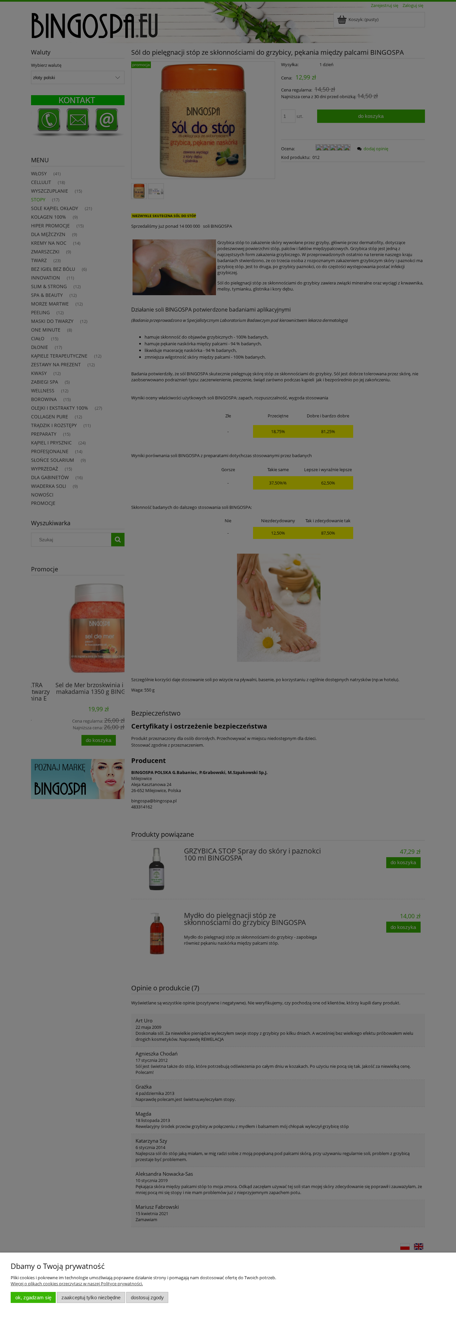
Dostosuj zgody (147, 1297)
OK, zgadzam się (33, 1297)
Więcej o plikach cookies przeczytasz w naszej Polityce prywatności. (77, 1284)
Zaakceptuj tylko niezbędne (91, 1297)
